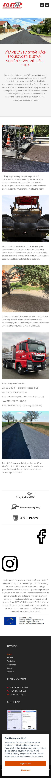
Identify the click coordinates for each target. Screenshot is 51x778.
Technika (11, 661)
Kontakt (10, 672)
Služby (10, 658)
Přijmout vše (25, 764)
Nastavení (25, 770)
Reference (11, 665)
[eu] (25, 620)
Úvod (9, 654)
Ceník (9, 668)
